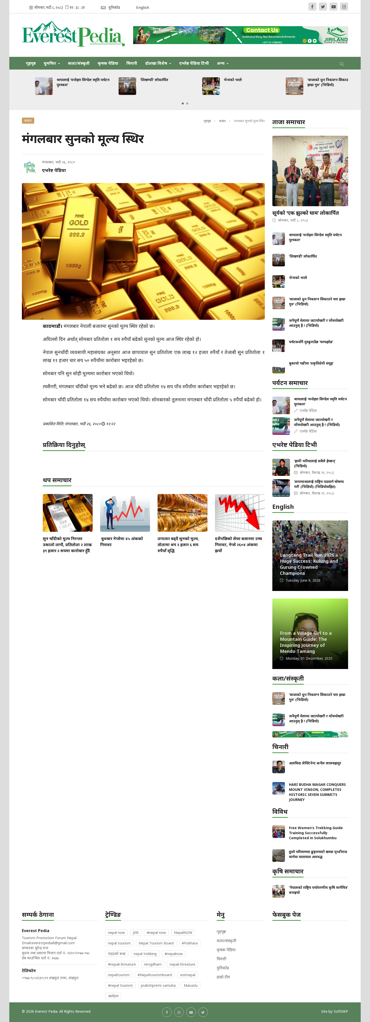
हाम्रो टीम (223, 977)
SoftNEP (341, 1011)
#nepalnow (174, 953)
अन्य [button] (221, 63)
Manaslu (191, 985)
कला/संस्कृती (79, 63)
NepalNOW (183, 932)
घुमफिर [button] (50, 63)
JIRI (136, 932)
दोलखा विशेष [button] (156, 63)
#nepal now (156, 932)
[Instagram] (344, 7)
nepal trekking (145, 953)
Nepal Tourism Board (156, 943)
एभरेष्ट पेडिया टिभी (194, 63)
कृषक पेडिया (108, 63)
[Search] (342, 63)
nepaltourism (119, 974)
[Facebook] (312, 7)
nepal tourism (119, 943)
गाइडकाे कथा (117, 953)
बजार (222, 121)
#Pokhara (190, 943)
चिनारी (131, 63)
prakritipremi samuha (158, 985)
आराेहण (113, 996)
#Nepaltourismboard (155, 974)
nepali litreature (182, 964)
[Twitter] (323, 7)
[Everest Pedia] (74, 35)
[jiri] (240, 35)
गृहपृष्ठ (31, 63)
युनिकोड (223, 968)
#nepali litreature (122, 964)
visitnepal (187, 974)
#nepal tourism (120, 985)
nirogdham (153, 964)
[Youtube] (333, 7)
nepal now (116, 932)
